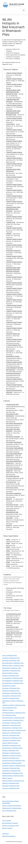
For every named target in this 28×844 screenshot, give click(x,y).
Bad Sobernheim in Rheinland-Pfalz (13, 663)
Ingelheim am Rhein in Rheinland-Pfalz (13, 705)
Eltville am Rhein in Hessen (10, 673)
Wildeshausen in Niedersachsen (12, 808)
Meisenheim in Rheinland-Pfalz (11, 725)
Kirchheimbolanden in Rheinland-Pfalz (13, 712)
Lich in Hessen (6, 820)
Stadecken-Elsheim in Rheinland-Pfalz (13, 765)
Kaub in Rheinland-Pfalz (9, 707)
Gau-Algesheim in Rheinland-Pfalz (12, 678)
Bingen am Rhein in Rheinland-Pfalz (13, 665)
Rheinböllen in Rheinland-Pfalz (11, 745)
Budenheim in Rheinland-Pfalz (11, 670)
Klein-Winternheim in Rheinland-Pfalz (13, 718)
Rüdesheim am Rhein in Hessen (11, 755)
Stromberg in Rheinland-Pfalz (11, 768)
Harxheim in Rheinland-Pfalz (10, 698)
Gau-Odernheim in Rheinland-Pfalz (12, 683)
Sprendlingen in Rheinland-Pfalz (12, 763)
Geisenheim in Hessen (9, 685)
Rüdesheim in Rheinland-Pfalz (11, 753)
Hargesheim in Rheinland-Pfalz (11, 696)
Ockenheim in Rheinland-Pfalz (11, 740)
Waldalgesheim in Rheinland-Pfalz (12, 773)
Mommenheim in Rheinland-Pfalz (12, 728)
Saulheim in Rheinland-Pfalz (10, 758)
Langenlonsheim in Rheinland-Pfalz (12, 720)
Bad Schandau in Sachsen (10, 823)
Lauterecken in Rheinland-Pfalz (11, 723)
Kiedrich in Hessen (8, 710)
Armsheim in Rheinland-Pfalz (11, 658)
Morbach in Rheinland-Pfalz (10, 825)
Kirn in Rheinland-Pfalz (9, 715)
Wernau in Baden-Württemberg (11, 805)
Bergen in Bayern (7, 828)
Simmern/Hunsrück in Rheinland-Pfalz (13, 760)
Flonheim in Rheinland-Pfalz (10, 675)
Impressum (5, 833)
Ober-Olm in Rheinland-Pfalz (10, 735)
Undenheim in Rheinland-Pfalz (11, 770)
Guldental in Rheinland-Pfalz (10, 690)
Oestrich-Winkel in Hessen (10, 743)
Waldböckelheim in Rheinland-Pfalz (12, 775)
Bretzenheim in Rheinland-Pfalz (11, 668)
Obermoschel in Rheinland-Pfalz (12, 738)
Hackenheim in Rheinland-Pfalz (11, 693)
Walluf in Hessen (7, 778)
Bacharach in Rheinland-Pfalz (11, 660)
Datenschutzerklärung (8, 836)
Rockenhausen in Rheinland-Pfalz (12, 748)
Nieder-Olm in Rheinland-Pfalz (11, 733)
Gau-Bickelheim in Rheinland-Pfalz (12, 680)
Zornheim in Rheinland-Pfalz (10, 788)
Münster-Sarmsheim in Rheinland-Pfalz (14, 730)
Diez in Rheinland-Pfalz (9, 810)
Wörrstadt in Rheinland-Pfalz (10, 786)
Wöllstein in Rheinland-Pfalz (10, 783)
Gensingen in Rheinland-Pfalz (11, 688)
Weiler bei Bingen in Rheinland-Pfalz (13, 780)
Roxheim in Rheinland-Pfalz (10, 750)
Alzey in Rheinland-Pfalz (9, 655)
